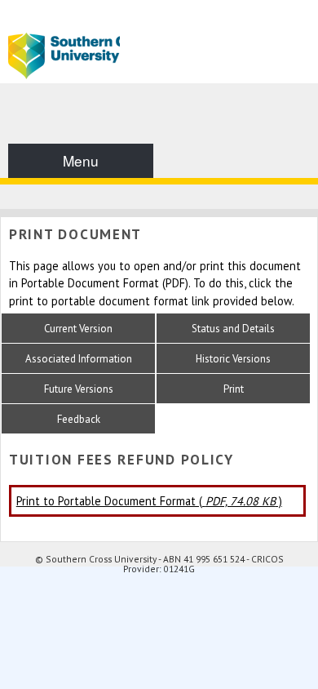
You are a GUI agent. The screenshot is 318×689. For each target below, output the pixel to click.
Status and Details (233, 329)
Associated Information (78, 359)
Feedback (78, 419)
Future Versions (78, 389)
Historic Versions (233, 359)
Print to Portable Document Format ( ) (149, 501)
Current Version (78, 329)
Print (233, 389)
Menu (81, 160)
